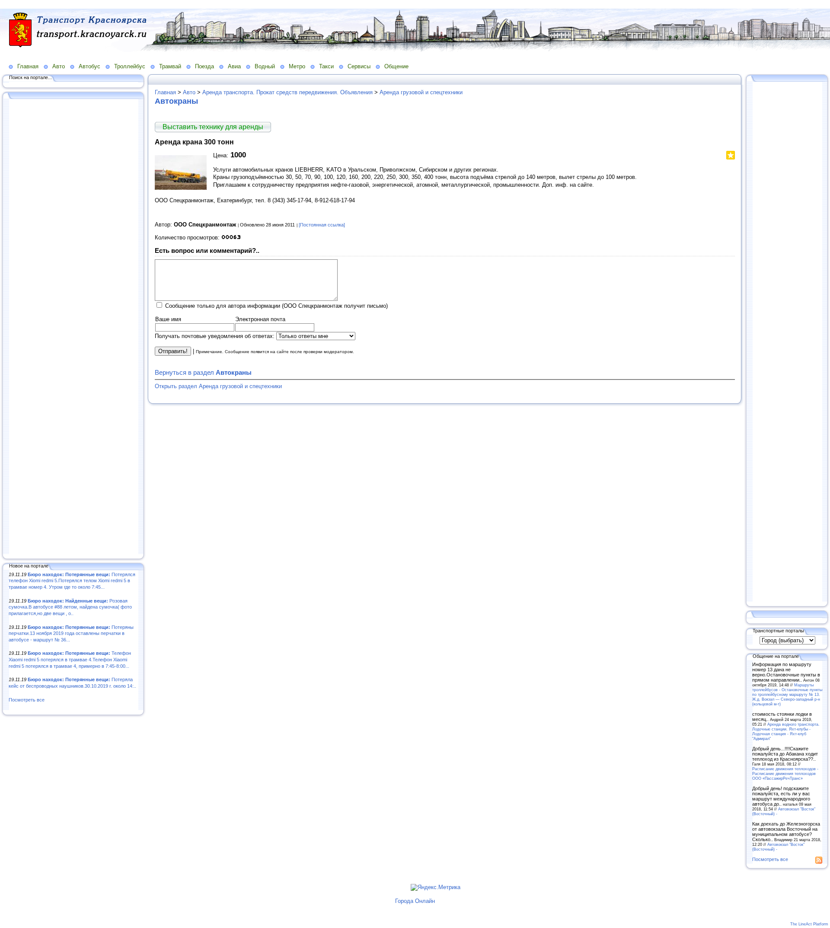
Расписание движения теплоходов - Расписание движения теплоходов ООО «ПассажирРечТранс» (785, 773)
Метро (297, 66)
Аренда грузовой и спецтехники (421, 92)
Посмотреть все (27, 699)
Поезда (204, 66)
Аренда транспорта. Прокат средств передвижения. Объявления (287, 92)
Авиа (234, 66)
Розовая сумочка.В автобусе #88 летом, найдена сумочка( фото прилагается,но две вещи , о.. (70, 607)
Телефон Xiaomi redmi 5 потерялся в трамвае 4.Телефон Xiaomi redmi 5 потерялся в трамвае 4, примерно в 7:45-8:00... (70, 659)
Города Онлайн (415, 901)
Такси (326, 66)
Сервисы (359, 66)
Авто (58, 66)
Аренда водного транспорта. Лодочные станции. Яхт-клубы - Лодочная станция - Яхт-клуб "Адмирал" (786, 731)
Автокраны (176, 101)
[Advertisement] (73, 327)
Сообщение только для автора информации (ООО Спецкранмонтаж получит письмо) (276, 306)
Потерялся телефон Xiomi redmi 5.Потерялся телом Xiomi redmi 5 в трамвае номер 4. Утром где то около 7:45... (72, 581)
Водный (265, 66)
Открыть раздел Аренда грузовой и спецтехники (218, 386)
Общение (396, 66)
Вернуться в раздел (203, 372)
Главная (27, 66)
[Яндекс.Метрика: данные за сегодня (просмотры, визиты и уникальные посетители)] (435, 887)
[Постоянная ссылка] (322, 224)
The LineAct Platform (809, 924)
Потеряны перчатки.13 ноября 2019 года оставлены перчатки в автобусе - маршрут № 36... (71, 633)
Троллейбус (129, 66)
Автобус (89, 66)
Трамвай (170, 66)
